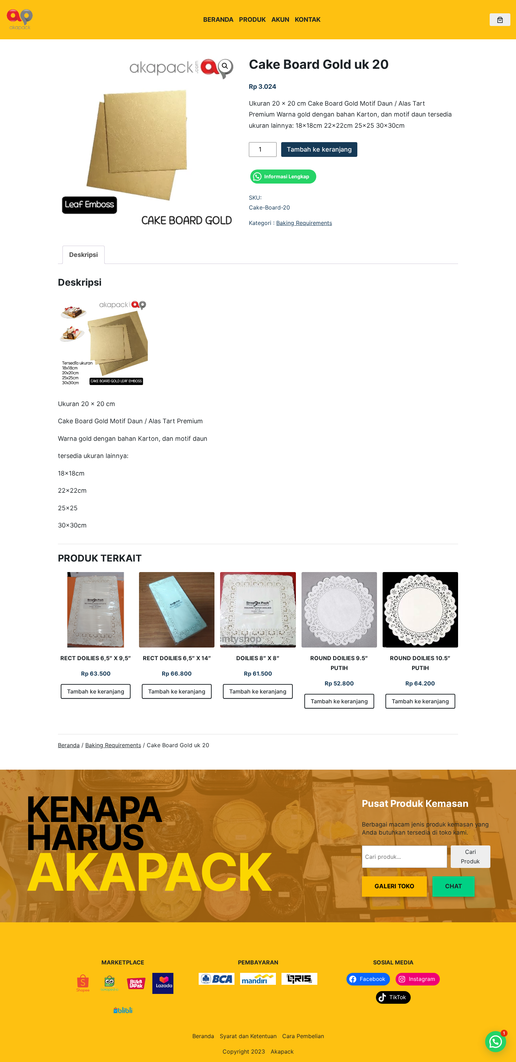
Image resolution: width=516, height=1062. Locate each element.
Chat (453, 886)
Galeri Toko (394, 886)
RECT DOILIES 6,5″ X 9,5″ (95, 658)
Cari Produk (470, 856)
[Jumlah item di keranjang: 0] (500, 19)
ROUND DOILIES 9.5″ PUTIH (339, 663)
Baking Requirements (304, 222)
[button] (225, 66)
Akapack (282, 1051)
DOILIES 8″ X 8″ (257, 658)
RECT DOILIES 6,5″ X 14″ (177, 658)
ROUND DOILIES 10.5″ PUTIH (420, 663)
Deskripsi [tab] (83, 254)
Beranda (69, 745)
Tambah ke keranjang (319, 149)
